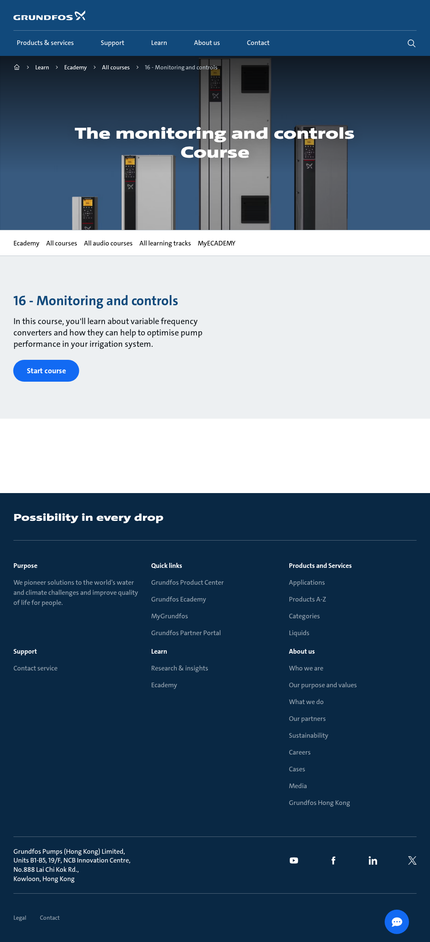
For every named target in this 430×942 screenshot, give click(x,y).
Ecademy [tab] (26, 243)
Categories (304, 616)
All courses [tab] (61, 243)
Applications (307, 582)
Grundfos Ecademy (178, 599)
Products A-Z (307, 599)
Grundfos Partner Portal (186, 632)
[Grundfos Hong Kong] (16, 68)
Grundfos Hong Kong (319, 802)
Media (298, 785)
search (411, 43)
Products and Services (320, 565)
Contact (50, 917)
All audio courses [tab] (108, 243)
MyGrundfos (169, 616)
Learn (159, 651)
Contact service (35, 668)
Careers (300, 752)
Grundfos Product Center (187, 582)
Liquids (299, 632)
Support (25, 651)
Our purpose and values (323, 685)
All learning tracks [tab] (165, 243)
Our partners (307, 718)
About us (302, 651)
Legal (19, 917)
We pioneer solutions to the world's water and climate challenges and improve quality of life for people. (75, 592)
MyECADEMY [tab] (217, 243)
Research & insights (179, 668)
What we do (306, 701)
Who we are (306, 668)
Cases (297, 769)
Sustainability (308, 735)
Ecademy (164, 685)
